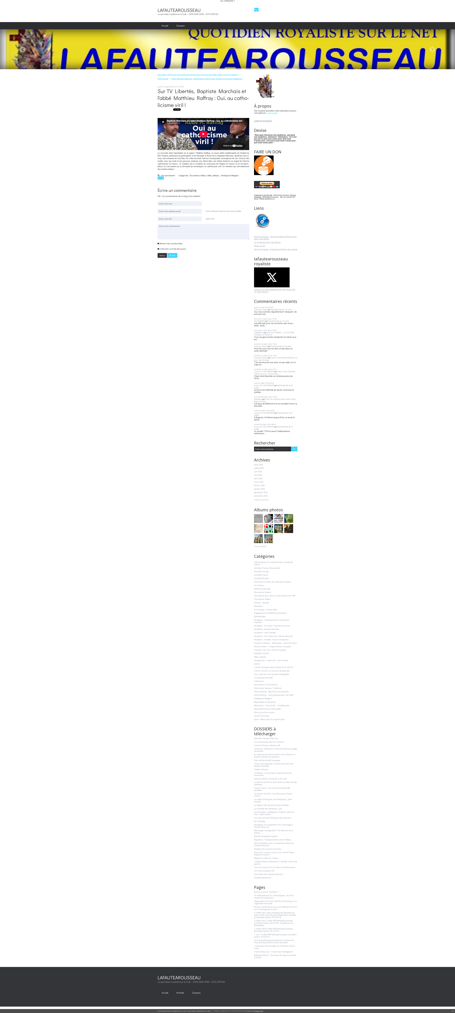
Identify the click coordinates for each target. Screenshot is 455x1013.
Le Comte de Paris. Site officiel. (267, 242)
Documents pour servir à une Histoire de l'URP (275, 596)
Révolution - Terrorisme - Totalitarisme (271, 705)
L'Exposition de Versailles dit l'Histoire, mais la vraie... (274, 947)
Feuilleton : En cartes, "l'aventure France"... (272, 626)
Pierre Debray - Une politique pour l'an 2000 (273, 695)
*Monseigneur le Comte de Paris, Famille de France (273, 563)
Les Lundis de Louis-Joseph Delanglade (271, 674)
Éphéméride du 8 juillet (281, 346)
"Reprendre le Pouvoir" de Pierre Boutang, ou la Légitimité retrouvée (275, 902)
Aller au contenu (8, 4)
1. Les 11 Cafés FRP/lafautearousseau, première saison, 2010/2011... (275, 935)
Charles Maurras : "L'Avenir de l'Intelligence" (273, 952)
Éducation (258, 606)
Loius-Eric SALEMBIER (264, 371)
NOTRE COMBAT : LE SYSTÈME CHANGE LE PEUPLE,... (274, 333)
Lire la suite (272, 113)
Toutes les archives (261, 500)
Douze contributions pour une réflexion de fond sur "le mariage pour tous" (275, 908)
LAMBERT (258, 332)
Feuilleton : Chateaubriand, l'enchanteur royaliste (272, 621)
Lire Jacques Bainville (263, 678)
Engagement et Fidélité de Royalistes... (271, 613)
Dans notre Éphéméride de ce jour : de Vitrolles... (275, 358)
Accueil (165, 25)
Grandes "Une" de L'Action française (270, 650)
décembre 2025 (261, 492)
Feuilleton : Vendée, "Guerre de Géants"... (272, 640)
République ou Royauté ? (265, 702)
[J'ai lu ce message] (453, 1011)
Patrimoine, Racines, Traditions (268, 688)
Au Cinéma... (259, 585)
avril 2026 (258, 478)
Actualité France (261, 575)
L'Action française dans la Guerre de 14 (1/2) (273, 667)
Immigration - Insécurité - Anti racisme (271, 660)
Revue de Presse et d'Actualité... (268, 709)
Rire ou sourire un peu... (264, 712)
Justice (257, 664)
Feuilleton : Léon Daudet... (265, 633)
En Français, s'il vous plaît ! (265, 610)
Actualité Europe (261, 571)
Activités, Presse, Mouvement (267, 568)
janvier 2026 (259, 489)
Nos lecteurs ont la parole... (266, 685)
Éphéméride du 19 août (281, 309)
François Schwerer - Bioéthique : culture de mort (275, 643)
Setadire (257, 399)
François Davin (260, 309)
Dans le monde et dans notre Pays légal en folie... (275, 400)
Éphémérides (260, 616)
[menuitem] (165, 25)
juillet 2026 (259, 468)
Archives (180, 992)
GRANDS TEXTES (261, 653)
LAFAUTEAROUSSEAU (179, 10)
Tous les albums (260, 546)
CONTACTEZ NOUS (263, 121)
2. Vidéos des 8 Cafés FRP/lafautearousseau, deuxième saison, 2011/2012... (273, 930)
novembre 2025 (261, 496)
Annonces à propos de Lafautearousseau (272, 582)
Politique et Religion (230, 175)
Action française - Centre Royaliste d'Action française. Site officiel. (275, 237)
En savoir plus (258, 1011)
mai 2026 (258, 475)
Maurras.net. (259, 246)
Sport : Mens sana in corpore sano (269, 719)
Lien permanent (167, 175)
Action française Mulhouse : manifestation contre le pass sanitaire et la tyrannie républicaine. (207, 79)
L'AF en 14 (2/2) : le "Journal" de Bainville (271, 671)
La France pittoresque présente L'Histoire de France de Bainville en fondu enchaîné (274, 941)
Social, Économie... (262, 716)
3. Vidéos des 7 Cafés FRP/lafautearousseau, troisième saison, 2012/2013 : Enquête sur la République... (273, 923)
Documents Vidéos (198, 175)
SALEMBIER (259, 321)
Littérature (259, 681)
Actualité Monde (261, 578)
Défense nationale (262, 589)
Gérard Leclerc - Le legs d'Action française (272, 646)
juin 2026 (258, 471)
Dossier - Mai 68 (261, 603)
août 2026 (258, 465)
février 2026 (259, 485)
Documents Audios (262, 592)
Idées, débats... (213, 175)
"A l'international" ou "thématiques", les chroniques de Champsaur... (274, 896)
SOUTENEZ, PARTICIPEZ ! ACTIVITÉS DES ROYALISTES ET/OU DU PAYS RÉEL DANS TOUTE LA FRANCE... (198, 75)
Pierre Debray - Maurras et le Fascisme (271, 692)
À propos (180, 25)
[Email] (256, 9)
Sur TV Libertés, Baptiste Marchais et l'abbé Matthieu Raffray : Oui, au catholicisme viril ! (203, 97)
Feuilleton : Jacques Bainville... (267, 629)
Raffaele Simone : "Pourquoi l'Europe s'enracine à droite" (275, 956)
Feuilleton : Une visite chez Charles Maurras (273, 636)
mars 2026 (258, 482)
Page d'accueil (162, 79)
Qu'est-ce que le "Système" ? (266, 892)
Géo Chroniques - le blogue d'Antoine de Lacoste (275, 249)
